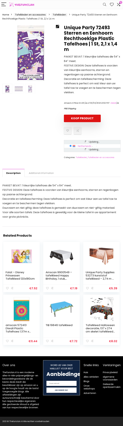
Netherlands (84, 146)
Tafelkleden (59, 14)
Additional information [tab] (41, 173)
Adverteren (90, 393)
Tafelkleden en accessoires (30, 14)
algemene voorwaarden (110, 378)
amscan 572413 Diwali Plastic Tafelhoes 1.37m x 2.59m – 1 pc (17, 330)
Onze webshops (89, 387)
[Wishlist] (112, 5)
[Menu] (4, 4)
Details (113, 103)
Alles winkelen (91, 376)
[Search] (104, 4)
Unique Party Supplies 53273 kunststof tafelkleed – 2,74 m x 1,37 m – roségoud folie (100, 278)
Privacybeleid (110, 372)
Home (5, 14)
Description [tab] (13, 173)
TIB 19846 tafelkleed (59, 325)
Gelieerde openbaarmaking (112, 386)
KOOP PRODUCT (82, 118)
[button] (57, 26)
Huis (86, 372)
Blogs (86, 381)
